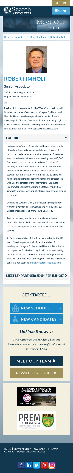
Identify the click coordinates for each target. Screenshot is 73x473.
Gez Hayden (40, 339)
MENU (62, 11)
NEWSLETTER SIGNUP (35, 373)
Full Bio (12, 138)
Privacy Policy (22, 448)
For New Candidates (21, 315)
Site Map (53, 448)
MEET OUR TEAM (34, 361)
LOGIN (62, 2)
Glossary (39, 448)
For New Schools (19, 304)
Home (7, 448)
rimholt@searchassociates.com (45, 262)
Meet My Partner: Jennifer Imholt (35, 275)
